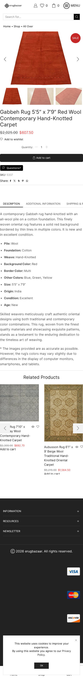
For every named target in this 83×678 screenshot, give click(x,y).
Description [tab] (11, 203)
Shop (17, 26)
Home (7, 26)
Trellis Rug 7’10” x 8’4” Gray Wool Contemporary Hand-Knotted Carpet (15, 433)
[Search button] (77, 17)
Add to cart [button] (8, 449)
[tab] (11, 203)
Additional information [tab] (43, 203)
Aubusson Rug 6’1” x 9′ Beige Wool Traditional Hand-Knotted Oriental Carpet (58, 456)
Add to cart (43, 157)
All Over (28, 26)
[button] (5, 59)
